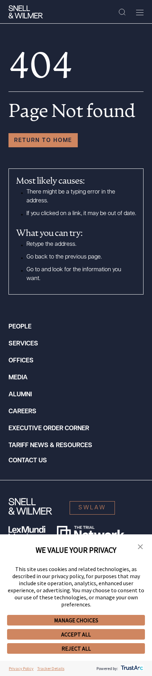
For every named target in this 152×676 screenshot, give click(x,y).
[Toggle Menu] (140, 12)
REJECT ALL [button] (76, 648)
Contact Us (27, 461)
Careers (22, 412)
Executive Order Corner (48, 429)
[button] (140, 547)
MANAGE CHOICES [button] (76, 620)
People (19, 327)
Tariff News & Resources (50, 446)
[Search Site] (122, 12)
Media (18, 378)
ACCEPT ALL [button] (76, 634)
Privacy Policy (21, 668)
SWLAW (92, 508)
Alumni (20, 395)
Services (23, 344)
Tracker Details (50, 668)
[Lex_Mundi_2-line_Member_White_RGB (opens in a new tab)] (26, 533)
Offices (21, 361)
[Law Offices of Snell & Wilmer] (25, 12)
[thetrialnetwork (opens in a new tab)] (90, 533)
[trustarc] (131, 668)
